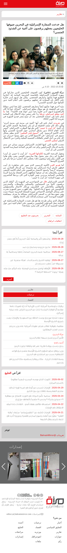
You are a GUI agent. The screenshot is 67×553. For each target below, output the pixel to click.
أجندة (20, 522)
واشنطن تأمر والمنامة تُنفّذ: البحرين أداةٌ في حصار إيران (35, 240)
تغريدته (56, 123)
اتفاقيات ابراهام (55, 221)
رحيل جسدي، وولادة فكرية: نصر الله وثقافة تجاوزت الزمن (38, 344)
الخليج (8, 373)
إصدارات (15, 447)
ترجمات (30, 294)
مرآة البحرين (61, 4)
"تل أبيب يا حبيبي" (47, 128)
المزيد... (8, 279)
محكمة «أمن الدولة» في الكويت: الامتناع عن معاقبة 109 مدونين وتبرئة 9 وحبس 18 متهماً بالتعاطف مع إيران (34, 397)
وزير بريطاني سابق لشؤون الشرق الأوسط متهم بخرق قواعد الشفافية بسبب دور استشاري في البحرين (37, 352)
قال (45, 181)
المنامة (59, 215)
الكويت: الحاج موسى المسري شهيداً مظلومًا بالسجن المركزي (37, 381)
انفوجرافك (36, 536)
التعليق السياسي (54, 527)
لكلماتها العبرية (36, 153)
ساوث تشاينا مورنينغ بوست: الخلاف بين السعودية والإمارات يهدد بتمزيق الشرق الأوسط (34, 319)
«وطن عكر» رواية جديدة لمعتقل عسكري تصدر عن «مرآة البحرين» (33, 461)
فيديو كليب (55, 165)
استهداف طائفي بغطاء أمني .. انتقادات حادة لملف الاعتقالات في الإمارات (34, 405)
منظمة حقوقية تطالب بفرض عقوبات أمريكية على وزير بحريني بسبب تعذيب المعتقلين (36, 327)
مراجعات (19, 532)
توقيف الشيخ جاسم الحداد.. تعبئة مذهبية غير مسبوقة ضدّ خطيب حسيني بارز (36, 261)
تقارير (59, 14)
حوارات (58, 536)
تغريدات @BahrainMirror (52, 435)
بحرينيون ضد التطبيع (30, 215)
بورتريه (38, 532)
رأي (60, 541)
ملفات (38, 541)
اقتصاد (30, 300)
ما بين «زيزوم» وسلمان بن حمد (42, 247)
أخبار (59, 522)
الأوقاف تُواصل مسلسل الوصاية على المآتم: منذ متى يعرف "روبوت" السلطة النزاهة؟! (33, 270)
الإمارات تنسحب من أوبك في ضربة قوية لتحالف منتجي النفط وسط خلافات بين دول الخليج (36, 389)
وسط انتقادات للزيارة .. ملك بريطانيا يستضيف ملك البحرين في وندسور (36, 360)
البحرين (47, 215)
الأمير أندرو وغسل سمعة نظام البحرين (46, 336)
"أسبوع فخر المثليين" (29, 133)
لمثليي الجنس (51, 140)
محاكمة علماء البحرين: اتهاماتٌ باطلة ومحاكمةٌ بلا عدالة (34, 253)
